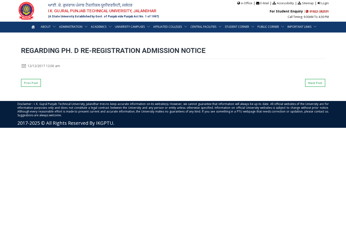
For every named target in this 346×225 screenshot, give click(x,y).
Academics (98, 27)
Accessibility (285, 3)
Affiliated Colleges (167, 27)
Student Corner (237, 27)
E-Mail (264, 3)
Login (325, 3)
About (46, 27)
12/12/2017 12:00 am (43, 66)
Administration (70, 27)
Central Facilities (203, 27)
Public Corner (268, 27)
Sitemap (308, 3)
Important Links (299, 27)
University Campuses (130, 27)
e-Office (246, 3)
